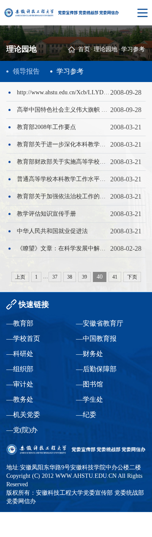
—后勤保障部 (96, 369)
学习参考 (133, 49)
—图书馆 (89, 384)
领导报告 (26, 71)
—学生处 (89, 399)
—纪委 (86, 414)
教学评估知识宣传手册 (46, 214)
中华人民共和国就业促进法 (52, 231)
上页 (20, 277)
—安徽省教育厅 (99, 323)
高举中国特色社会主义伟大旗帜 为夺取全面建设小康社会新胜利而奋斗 (63, 110)
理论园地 (105, 49)
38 (69, 277)
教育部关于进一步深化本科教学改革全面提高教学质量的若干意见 (63, 144)
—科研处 (19, 353)
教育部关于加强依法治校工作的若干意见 (63, 196)
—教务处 (19, 399)
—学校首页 (23, 338)
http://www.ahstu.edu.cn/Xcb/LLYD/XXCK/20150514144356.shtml (63, 92)
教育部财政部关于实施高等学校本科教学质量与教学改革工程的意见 (63, 162)
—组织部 (19, 369)
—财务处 (89, 353)
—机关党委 (23, 414)
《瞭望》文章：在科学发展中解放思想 (63, 248)
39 (84, 277)
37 (54, 277)
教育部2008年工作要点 (46, 127)
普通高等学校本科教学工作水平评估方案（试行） (63, 179)
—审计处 (19, 384)
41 (114, 277)
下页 (132, 277)
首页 (84, 49)
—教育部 (19, 323)
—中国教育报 (96, 338)
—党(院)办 (22, 429)
